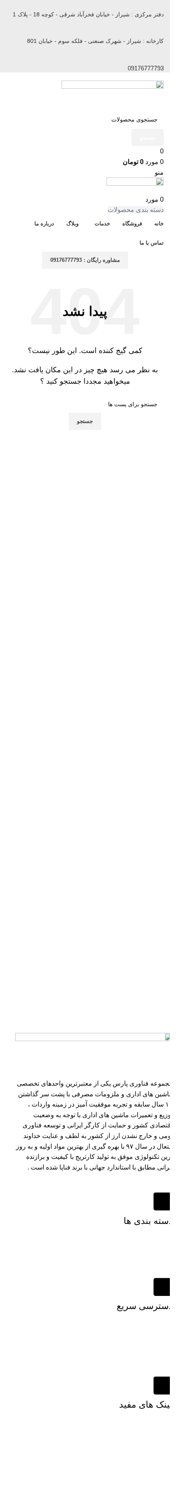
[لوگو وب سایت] (112, 94)
